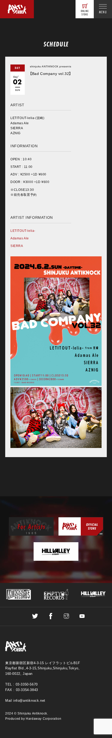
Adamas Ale (19, 238)
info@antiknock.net (29, 700)
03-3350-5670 (27, 684)
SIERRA (16, 246)
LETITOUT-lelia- (22, 231)
